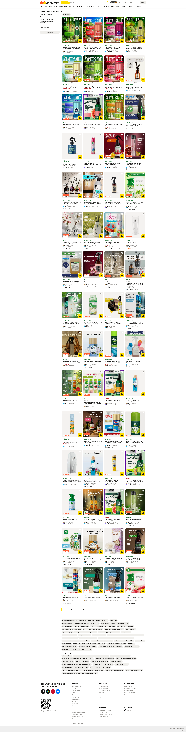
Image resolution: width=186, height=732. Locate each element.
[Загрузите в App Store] (43, 693)
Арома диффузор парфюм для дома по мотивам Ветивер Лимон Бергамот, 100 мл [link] (135, 86)
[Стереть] (106, 2)
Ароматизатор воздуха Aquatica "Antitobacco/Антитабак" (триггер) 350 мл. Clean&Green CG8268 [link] (113, 323)
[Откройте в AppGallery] (53, 693)
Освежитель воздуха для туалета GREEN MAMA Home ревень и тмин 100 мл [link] (113, 520)
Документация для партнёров (106, 714)
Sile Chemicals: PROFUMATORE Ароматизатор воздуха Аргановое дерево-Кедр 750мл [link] (134, 362)
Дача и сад (74, 707)
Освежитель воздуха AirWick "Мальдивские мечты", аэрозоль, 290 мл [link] (93, 164)
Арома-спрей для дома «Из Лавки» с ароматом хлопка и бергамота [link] (71, 163)
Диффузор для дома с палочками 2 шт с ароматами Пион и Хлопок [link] (72, 243)
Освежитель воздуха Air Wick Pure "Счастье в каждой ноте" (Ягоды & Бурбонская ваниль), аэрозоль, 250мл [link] (135, 598)
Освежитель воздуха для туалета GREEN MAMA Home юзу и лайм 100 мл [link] (134, 481)
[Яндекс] (182, 730)
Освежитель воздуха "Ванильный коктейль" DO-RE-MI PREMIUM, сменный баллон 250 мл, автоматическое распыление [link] (71, 86)
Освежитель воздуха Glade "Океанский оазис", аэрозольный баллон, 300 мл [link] (92, 481)
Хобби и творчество (77, 705)
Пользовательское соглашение (18, 729)
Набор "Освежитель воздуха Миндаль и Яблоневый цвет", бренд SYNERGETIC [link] (93, 442)
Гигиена (74, 692)
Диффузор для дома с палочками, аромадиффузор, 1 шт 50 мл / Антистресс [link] (92, 243)
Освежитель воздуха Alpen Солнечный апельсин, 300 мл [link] (70, 441)
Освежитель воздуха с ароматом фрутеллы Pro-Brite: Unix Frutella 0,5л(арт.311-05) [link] (134, 125)
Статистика (6, 729)
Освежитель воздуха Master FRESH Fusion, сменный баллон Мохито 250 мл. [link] (135, 442)
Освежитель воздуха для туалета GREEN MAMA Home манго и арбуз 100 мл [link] (92, 125)
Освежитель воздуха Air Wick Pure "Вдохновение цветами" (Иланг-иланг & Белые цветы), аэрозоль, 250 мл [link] (135, 203)
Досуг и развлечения (77, 686)
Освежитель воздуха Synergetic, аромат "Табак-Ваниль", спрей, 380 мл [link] (114, 203)
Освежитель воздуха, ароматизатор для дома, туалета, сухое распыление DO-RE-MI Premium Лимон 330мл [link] (135, 48)
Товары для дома (76, 699)
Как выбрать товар (103, 686)
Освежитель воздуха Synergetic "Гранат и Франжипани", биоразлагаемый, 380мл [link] (112, 164)
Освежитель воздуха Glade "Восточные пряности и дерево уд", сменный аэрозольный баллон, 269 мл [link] (93, 559)
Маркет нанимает (128, 694)
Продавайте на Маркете (104, 712)
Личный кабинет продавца (105, 710)
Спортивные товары (77, 714)
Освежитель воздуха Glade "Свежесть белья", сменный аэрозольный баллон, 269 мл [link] (93, 362)
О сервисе (101, 692)
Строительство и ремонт (78, 718)
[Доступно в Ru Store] (58, 693)
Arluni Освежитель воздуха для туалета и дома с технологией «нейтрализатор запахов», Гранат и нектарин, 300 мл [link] (134, 164)
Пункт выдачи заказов (129, 692)
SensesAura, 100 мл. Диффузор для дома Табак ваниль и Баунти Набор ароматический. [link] (134, 284)
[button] (66, 14)
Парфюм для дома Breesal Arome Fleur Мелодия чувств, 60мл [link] (114, 559)
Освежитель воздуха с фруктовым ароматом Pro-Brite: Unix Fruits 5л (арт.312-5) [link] (71, 282)
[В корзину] (80, 41)
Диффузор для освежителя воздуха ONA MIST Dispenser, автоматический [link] (72, 481)
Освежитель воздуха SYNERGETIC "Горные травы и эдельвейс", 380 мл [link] (113, 598)
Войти (143, 2)
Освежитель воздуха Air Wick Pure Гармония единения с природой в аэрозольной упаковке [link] (71, 520)
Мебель (74, 688)
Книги (73, 710)
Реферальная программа (130, 688)
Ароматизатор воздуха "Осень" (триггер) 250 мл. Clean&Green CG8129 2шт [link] (93, 520)
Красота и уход (75, 703)
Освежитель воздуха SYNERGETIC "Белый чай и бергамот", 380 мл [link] (134, 559)
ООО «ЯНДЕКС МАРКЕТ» (178, 728)
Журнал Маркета (103, 697)
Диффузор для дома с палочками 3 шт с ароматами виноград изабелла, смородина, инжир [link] (72, 203)
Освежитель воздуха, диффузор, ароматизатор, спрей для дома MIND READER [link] (71, 362)
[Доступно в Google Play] (48, 693)
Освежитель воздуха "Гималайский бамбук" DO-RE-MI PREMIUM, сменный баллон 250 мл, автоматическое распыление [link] (114, 125)
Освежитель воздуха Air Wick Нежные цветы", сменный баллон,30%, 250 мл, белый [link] (93, 323)
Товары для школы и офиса (78, 712)
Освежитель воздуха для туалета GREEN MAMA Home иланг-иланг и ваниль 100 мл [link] (113, 401)
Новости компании (128, 686)
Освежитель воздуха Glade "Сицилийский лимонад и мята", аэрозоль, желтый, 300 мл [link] (112, 481)
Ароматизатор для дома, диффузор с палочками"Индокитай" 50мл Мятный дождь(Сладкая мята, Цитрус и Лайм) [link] (72, 323)
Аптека (74, 701)
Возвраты (101, 694)
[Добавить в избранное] (80, 19)
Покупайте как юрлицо (104, 690)
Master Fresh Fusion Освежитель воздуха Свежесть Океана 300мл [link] (113, 362)
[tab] (44, 6)
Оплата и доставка (103, 688)
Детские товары (76, 721)
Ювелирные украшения (77, 723)
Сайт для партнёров (103, 716)
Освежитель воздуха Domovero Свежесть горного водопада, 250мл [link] (134, 323)
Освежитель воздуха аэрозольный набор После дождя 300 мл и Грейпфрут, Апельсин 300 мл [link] (71, 401)
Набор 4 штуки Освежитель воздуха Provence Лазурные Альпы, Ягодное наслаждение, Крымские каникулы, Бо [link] (93, 403)
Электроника (75, 694)
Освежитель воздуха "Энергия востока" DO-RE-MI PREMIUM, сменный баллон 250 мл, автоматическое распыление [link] (112, 48)
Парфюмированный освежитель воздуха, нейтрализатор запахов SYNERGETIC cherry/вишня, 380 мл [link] (92, 282)
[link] (85, 620)
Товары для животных (77, 716)
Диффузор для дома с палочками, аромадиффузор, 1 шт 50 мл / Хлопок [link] (114, 282)
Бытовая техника (76, 690)
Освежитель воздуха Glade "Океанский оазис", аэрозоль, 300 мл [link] (135, 401)
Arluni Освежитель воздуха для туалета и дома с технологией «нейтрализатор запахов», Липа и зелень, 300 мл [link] (134, 520)
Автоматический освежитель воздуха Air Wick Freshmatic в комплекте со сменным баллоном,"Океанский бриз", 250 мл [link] (72, 559)
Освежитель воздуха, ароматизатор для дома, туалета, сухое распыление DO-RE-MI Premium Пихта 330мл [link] (72, 48)
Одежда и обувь (76, 697)
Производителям (128, 690)
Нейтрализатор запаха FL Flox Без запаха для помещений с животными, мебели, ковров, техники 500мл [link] (93, 203)
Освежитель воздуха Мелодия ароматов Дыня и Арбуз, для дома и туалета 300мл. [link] (113, 243)
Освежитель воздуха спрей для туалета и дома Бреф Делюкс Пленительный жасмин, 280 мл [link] (70, 598)
